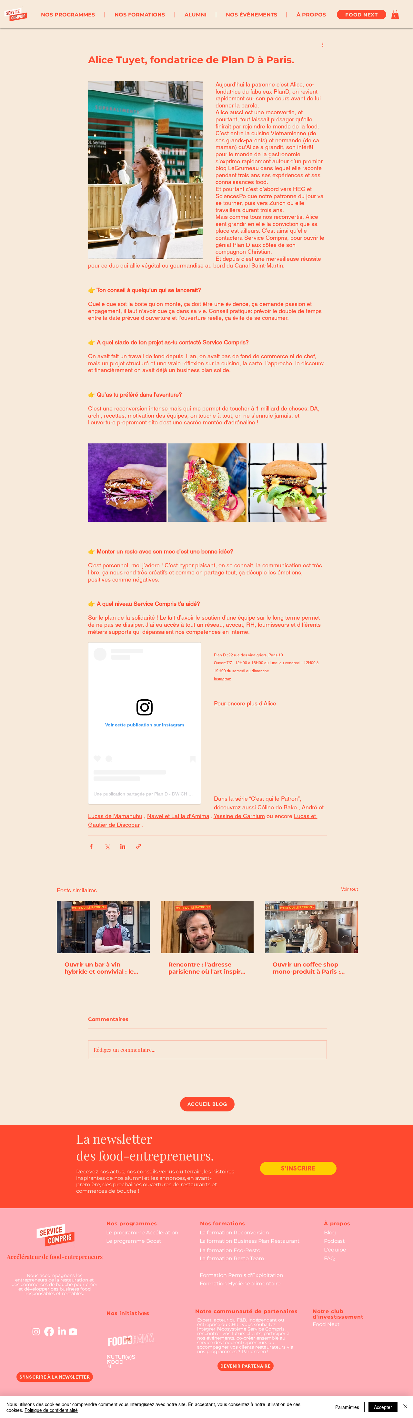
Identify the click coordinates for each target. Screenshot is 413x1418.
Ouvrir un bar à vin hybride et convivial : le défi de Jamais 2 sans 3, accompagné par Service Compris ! (102, 968)
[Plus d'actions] (323, 44)
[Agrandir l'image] (127, 482)
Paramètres (347, 1407)
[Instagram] (36, 1331)
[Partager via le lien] (139, 846)
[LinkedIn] (62, 1331)
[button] (68, 14)
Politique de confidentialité (51, 1410)
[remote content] (144, 723)
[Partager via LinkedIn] (123, 846)
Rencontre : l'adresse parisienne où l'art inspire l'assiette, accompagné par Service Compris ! (206, 968)
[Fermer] (405, 1407)
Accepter (383, 1407)
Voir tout (349, 889)
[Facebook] (49, 1331)
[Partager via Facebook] (91, 846)
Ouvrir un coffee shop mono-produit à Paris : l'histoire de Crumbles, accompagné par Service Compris (310, 968)
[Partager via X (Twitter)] (107, 846)
